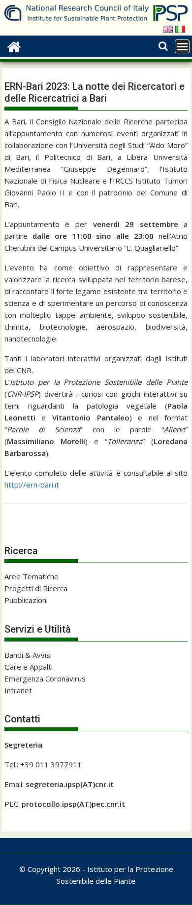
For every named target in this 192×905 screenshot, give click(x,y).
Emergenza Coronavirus (45, 678)
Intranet (18, 690)
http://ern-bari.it (31, 485)
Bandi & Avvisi (28, 655)
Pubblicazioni (26, 600)
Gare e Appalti (28, 667)
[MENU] (182, 46)
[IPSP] (14, 45)
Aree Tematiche (31, 576)
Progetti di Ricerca (35, 588)
